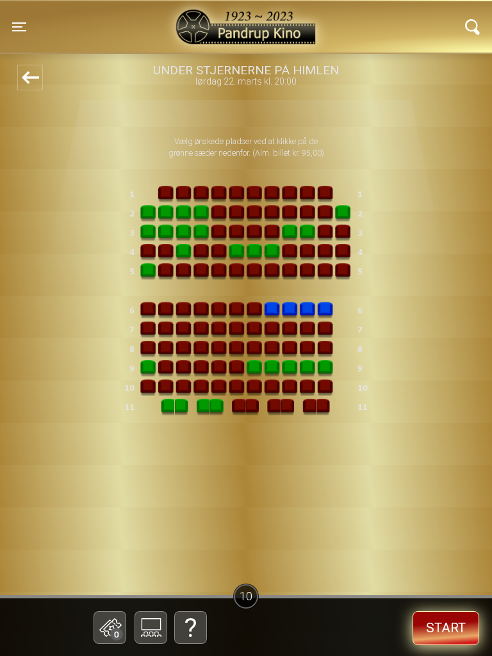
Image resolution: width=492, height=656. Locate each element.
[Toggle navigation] (472, 26)
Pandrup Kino (138, 18)
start (446, 628)
